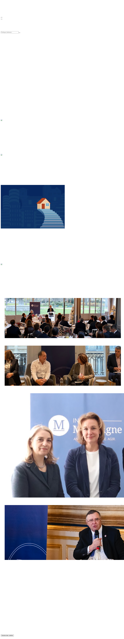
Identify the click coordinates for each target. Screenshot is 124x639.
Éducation (8, 100)
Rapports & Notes (10, 596)
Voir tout (3, 74)
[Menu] (1, 17)
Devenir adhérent (6, 82)
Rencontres (8, 66)
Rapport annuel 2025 (11, 600)
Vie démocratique (10, 172)
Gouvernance (9, 52)
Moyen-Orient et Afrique (12, 244)
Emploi (7, 101)
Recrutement (8, 56)
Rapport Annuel (9, 69)
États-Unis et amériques (12, 240)
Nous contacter (5, 581)
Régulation (8, 136)
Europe (7, 242)
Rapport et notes (10, 64)
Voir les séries (10, 74)
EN (6, 13)
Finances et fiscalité (11, 167)
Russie (7, 246)
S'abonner (4, 89)
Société (7, 105)
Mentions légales (10, 630)
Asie (6, 239)
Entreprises (8, 133)
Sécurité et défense (10, 169)
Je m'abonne (4, 576)
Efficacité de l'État (10, 42)
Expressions (8, 602)
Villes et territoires (10, 107)
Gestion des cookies (7, 635)
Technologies (9, 138)
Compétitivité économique (13, 41)
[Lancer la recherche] (19, 32)
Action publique (10, 165)
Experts (7, 54)
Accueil (7, 267)
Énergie (7, 131)
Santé (6, 103)
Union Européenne (10, 171)
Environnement (9, 134)
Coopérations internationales (13, 44)
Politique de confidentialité (13, 628)
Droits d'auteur (9, 632)
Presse (7, 58)
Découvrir (4, 96)
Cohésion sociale (10, 39)
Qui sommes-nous (10, 51)
